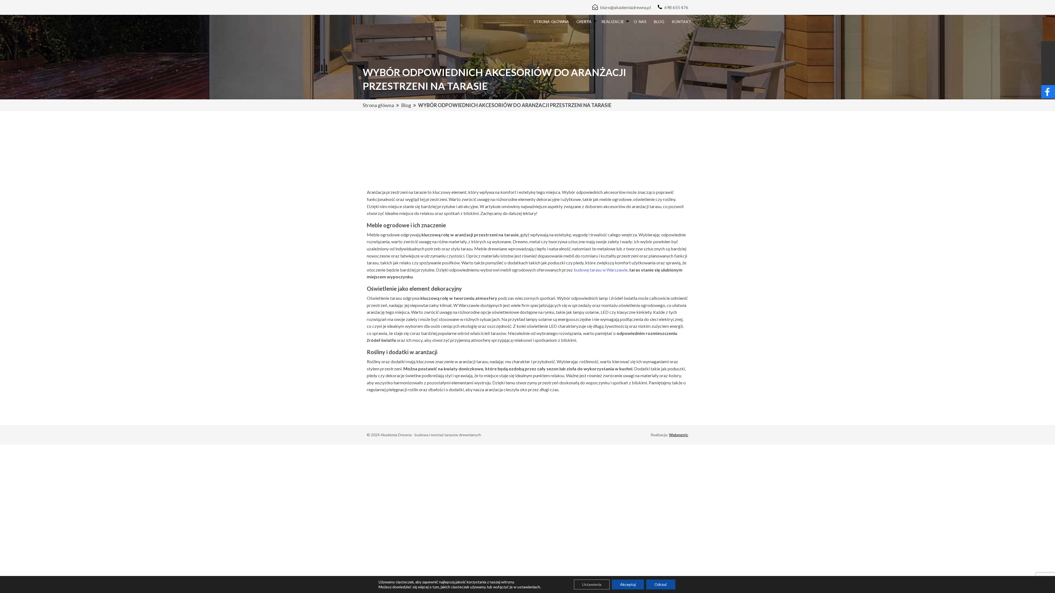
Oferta (584, 21)
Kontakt (681, 21)
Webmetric (678, 434)
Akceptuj (628, 584)
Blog (659, 21)
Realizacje (612, 21)
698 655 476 (676, 7)
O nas (640, 21)
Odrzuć (660, 584)
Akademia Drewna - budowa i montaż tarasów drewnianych (431, 434)
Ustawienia (591, 584)
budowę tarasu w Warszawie (601, 269)
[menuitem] (551, 22)
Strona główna (551, 21)
